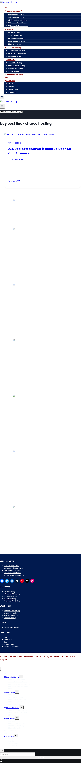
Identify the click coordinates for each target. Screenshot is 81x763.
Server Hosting (14, 143)
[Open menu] (2, 106)
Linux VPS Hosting (15, 35)
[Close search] (2, 750)
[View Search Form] (2, 97)
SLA (5, 642)
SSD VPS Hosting (15, 44)
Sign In (10, 84)
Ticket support (17, 112)
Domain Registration (14, 74)
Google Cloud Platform (18, 53)
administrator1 (16, 159)
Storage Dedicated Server (19, 26)
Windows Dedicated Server (19, 20)
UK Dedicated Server (11, 566)
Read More (14, 181)
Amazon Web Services (17, 50)
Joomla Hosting (14, 71)
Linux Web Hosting (15, 63)
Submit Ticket (13, 89)
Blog (6, 77)
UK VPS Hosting (15, 32)
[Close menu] (0, 669)
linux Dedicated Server (17, 17)
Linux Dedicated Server (12, 573)
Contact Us (12, 92)
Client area (5, 112)
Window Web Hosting (12, 611)
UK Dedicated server (17, 14)
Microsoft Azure (15, 56)
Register (11, 87)
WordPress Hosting (16, 69)
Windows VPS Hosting (17, 38)
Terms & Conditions (11, 647)
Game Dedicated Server (18, 23)
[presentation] (42, 134)
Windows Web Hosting (17, 66)
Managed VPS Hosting (17, 41)
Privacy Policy (9, 644)
